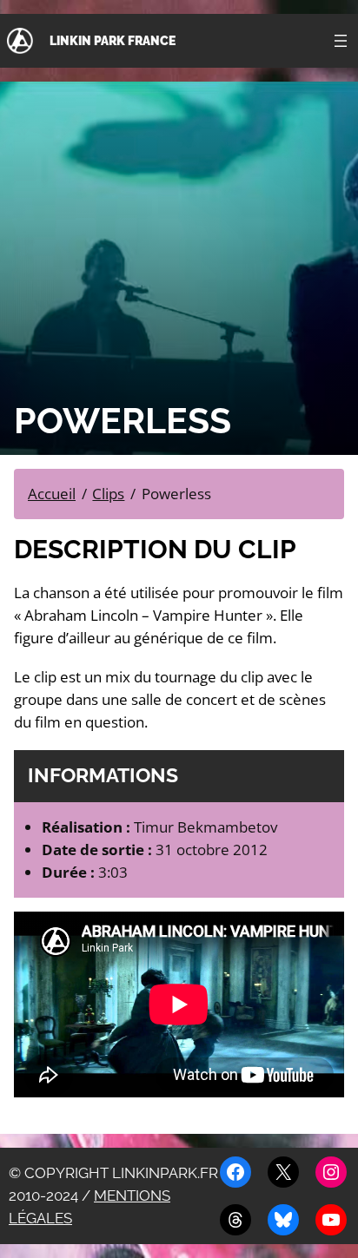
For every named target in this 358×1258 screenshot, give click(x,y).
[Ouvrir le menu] (340, 40)
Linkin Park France (113, 40)
